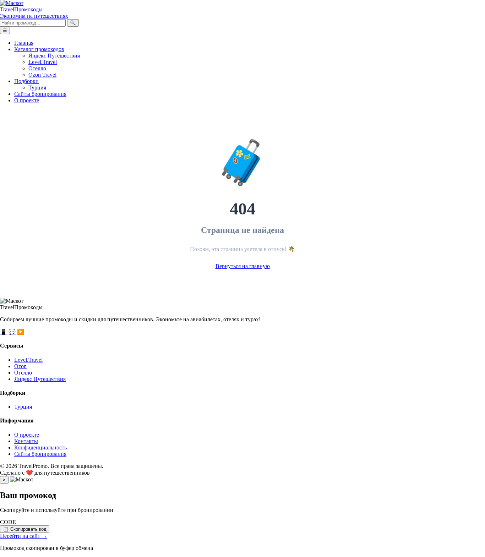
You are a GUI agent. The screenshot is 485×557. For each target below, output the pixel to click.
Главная (23, 43)
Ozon (20, 366)
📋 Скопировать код (25, 529)
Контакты (26, 441)
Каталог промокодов (39, 49)
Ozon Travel (42, 75)
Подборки (26, 81)
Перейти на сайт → (23, 536)
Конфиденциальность (40, 447)
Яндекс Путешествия (54, 56)
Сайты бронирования (40, 94)
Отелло (37, 68)
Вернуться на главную (243, 266)
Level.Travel (42, 62)
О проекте (26, 100)
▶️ (20, 332)
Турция (37, 87)
